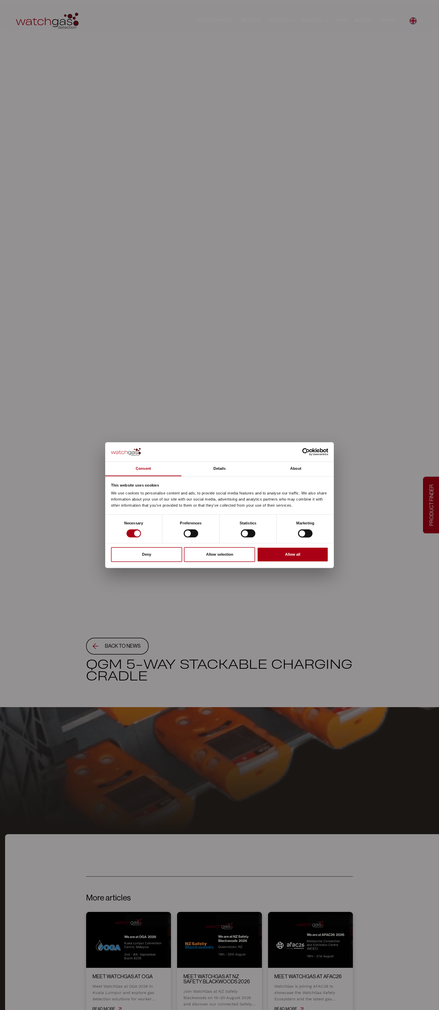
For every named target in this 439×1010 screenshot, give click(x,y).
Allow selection (219, 554)
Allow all (292, 554)
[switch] (191, 533)
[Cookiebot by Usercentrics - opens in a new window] (306, 452)
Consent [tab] (143, 469)
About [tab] (295, 469)
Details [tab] (219, 469)
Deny (146, 554)
